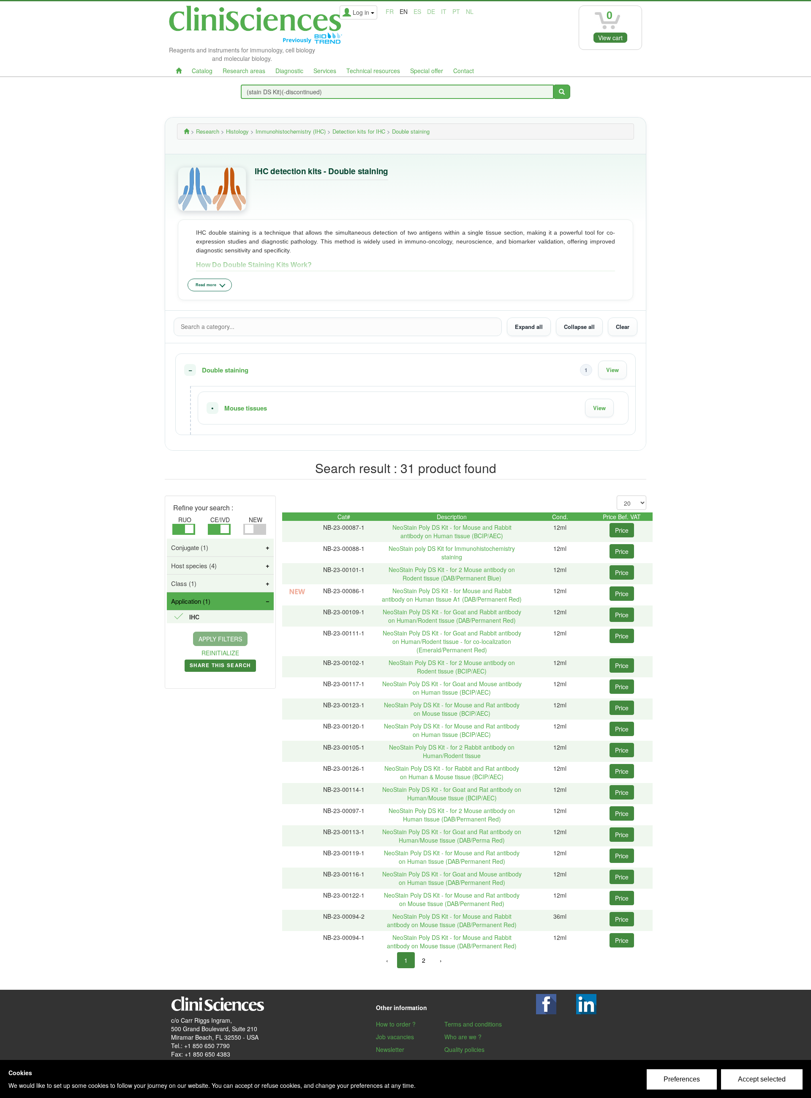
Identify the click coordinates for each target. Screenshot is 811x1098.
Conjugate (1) (189, 547)
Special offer (426, 70)
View (612, 370)
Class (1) (183, 583)
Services (324, 70)
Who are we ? (463, 1036)
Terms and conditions (473, 1024)
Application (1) (190, 601)
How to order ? (396, 1024)
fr (390, 11)
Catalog (202, 70)
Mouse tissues (245, 408)
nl (470, 11)
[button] (405, 370)
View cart (610, 37)
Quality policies (464, 1049)
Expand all (529, 327)
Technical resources (373, 70)
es (417, 11)
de (431, 11)
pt (456, 11)
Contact (463, 70)
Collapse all (579, 327)
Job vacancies (395, 1036)
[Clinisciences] (186, 131)
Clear (622, 327)
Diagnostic (289, 70)
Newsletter (390, 1049)
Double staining (225, 370)
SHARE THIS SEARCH (220, 667)
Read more (206, 285)
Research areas (244, 70)
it (443, 11)
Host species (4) (194, 565)
